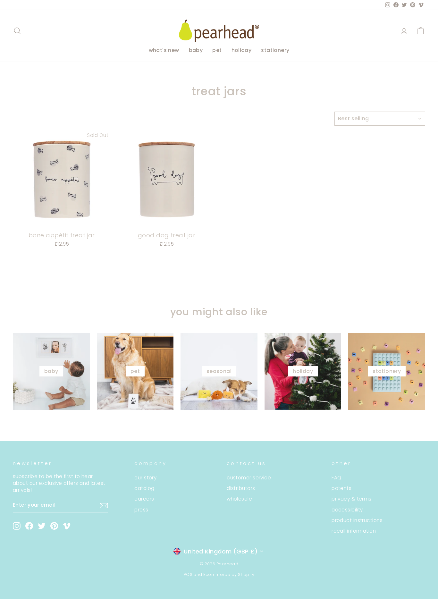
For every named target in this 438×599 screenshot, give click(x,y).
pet (217, 50)
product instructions (357, 520)
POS (188, 574)
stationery (275, 50)
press (141, 509)
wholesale (239, 498)
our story (145, 477)
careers (144, 498)
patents (341, 488)
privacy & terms (352, 498)
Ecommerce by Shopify (228, 574)
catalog (144, 488)
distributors (241, 488)
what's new (164, 50)
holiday (242, 50)
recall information (354, 530)
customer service (249, 477)
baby (196, 50)
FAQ (336, 477)
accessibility (347, 509)
